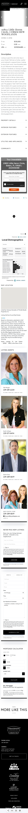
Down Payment (7, 665)
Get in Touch (14, 756)
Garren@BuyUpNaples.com (12, 516)
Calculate (14, 680)
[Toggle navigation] (25, 4)
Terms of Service (7, 637)
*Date (4, 590)
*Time (4, 596)
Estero (20, 341)
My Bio (21, 392)
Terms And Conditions (14, 801)
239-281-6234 (8, 390)
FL (12, 341)
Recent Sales (11, 392)
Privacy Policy (9, 554)
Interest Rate (6, 671)
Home (2, 341)
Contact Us (5, 518)
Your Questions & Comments (9, 601)
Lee (16, 341)
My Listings (5, 392)
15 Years (14, 655)
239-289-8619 (21, 4)
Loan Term (6, 652)
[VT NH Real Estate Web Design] (17, 808)
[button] (2, 17)
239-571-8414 (8, 433)
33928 (4, 343)
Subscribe (14, 560)
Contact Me (16, 392)
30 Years (7, 655)
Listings (8, 341)
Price (4, 659)
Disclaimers (14, 798)
